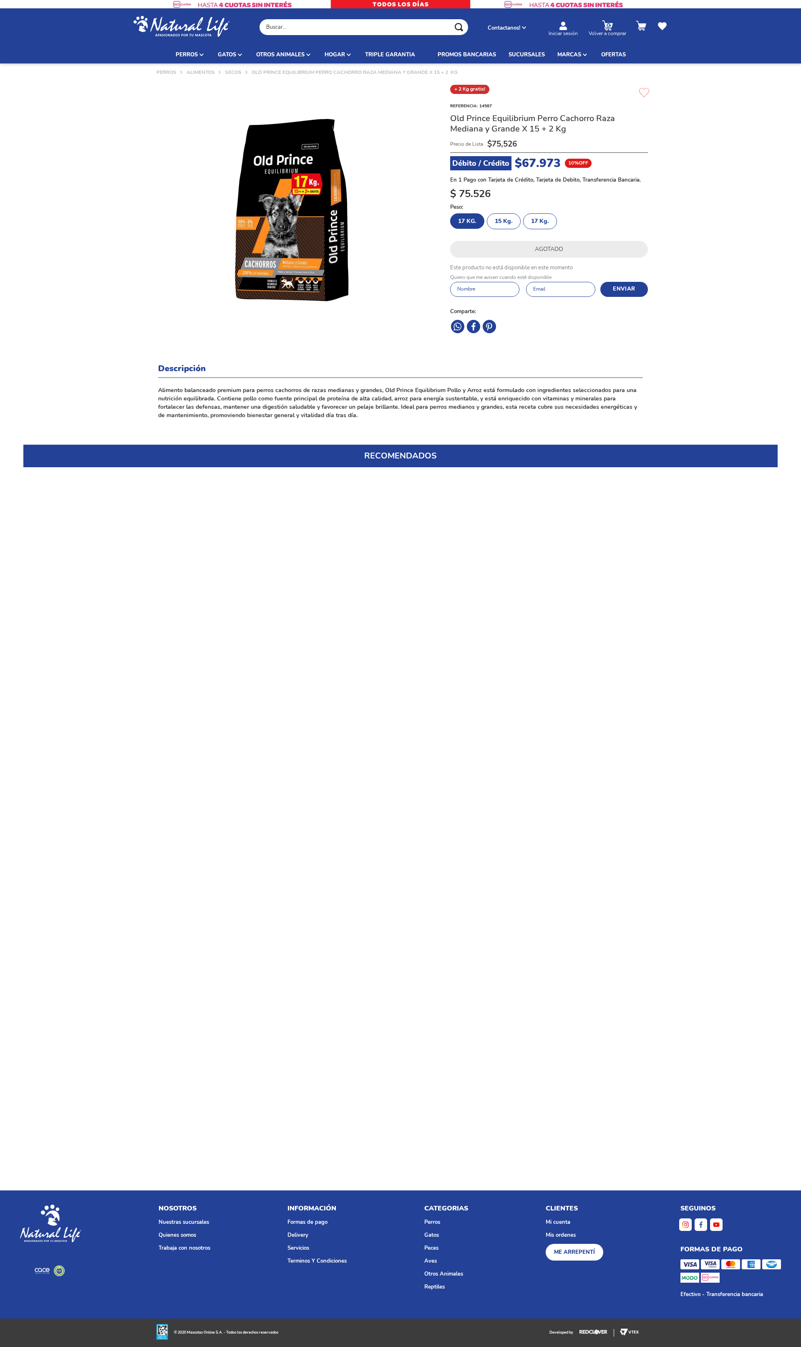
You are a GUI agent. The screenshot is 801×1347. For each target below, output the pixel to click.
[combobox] (363, 27)
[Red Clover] (596, 1333)
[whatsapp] (489, 326)
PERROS (166, 72)
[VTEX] (50, 1270)
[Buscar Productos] (459, 27)
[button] (77, 532)
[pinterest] (473, 326)
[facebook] (457, 326)
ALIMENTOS (200, 72)
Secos (233, 72)
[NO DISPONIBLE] (549, 249)
